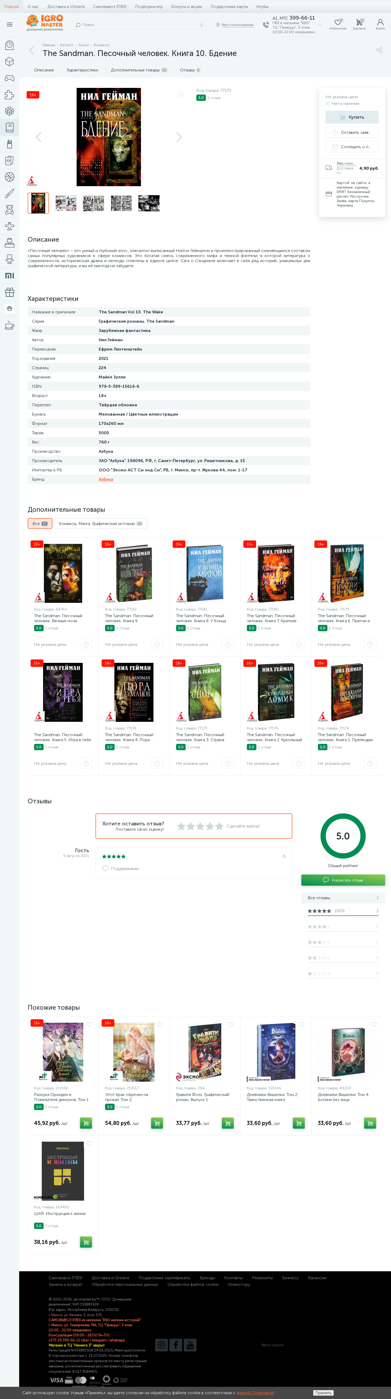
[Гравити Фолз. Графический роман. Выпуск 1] (205, 1052)
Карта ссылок (272, 1345)
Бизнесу (290, 1277)
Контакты (233, 1277)
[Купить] (86, 1123)
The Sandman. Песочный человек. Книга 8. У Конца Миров (201, 620)
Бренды (207, 1277)
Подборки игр (149, 6)
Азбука (106, 479)
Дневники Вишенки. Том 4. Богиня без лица (343, 1097)
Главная (11, 6)
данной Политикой (255, 1392)
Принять (323, 1392)
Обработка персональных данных (125, 1284)
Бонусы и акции (186, 6)
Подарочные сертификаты (164, 1277)
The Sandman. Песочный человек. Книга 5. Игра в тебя (62, 737)
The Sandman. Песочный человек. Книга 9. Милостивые (129, 620)
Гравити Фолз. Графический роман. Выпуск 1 (202, 1097)
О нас (33, 6)
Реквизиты (262, 1277)
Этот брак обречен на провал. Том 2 (126, 1097)
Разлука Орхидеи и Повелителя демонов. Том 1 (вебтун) (61, 1099)
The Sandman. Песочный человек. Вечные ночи (58, 618)
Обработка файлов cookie (193, 1284)
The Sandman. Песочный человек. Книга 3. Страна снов (200, 739)
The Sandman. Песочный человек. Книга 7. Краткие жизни (272, 620)
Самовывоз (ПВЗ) (110, 6)
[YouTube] (190, 1345)
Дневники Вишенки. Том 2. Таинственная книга (272, 1097)
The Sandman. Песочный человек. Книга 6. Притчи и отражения (344, 620)
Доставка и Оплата (66, 6)
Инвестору (239, 1284)
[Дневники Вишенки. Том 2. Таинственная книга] (276, 1052)
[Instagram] (161, 1345)
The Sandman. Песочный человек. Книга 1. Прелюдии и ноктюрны (345, 739)
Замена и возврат (65, 1284)
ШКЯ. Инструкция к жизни (60, 1213)
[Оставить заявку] (86, 644)
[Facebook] (175, 1345)
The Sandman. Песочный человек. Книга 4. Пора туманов (129, 739)
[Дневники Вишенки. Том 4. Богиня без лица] (347, 1052)
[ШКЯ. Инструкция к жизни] (63, 1171)
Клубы (262, 6)
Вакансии (317, 1277)
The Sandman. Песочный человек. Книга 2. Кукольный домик (274, 739)
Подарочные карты (229, 6)
